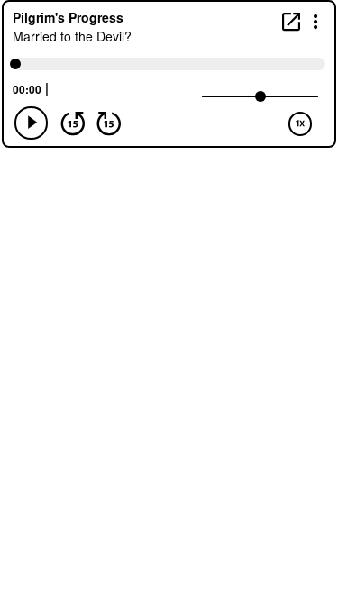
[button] (316, 20)
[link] (291, 21)
